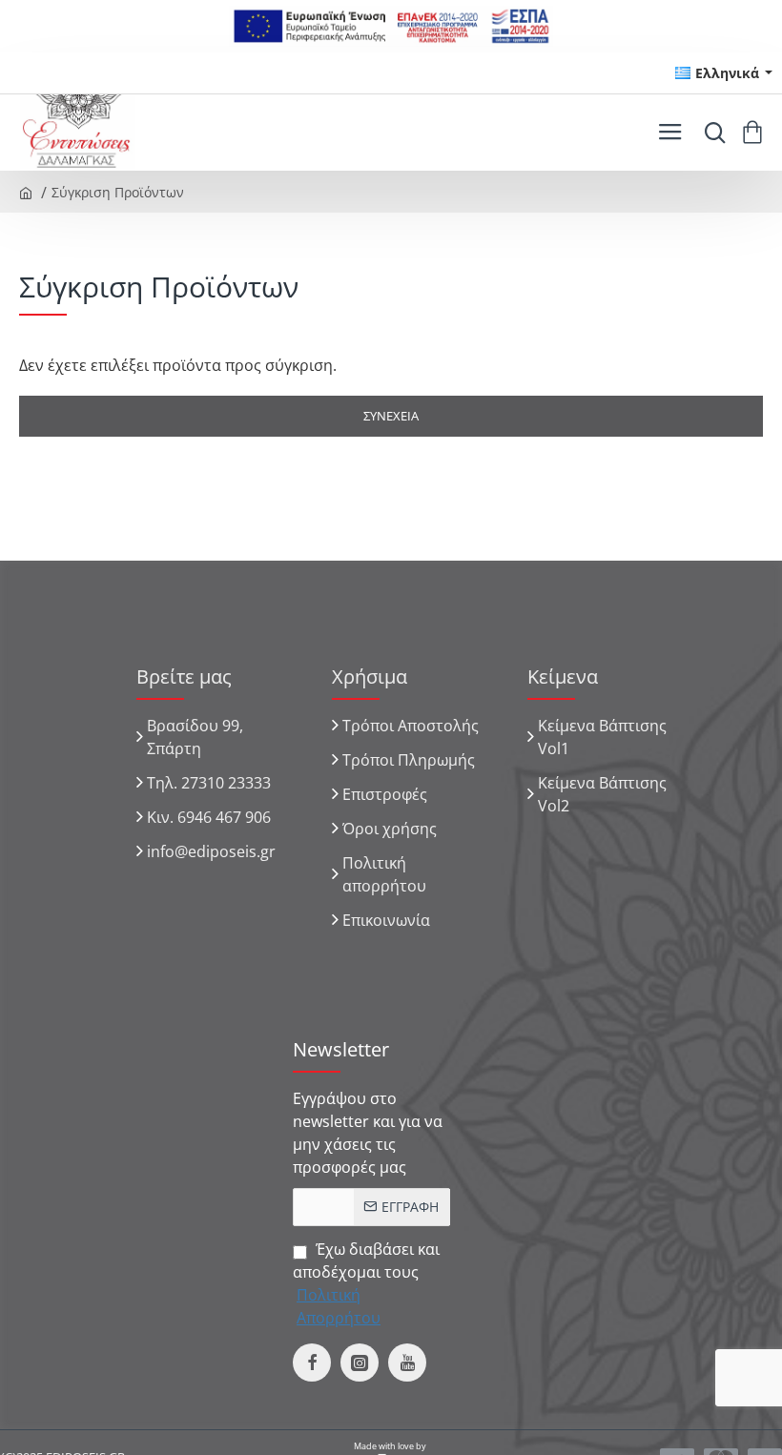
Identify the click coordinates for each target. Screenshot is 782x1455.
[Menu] (669, 132)
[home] (25, 191)
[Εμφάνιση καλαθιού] (756, 132)
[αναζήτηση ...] (710, 132)
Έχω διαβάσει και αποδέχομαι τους (366, 1283)
